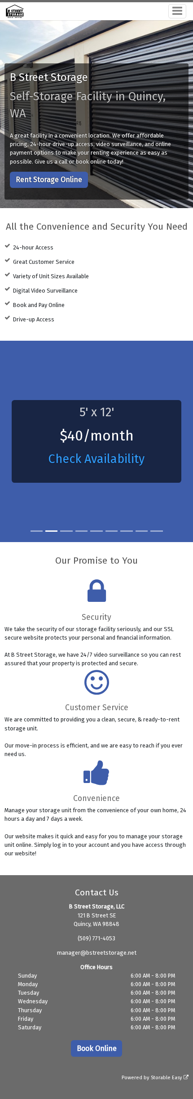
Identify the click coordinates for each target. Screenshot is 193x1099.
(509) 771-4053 (96, 938)
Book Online (97, 1048)
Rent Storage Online (49, 179)
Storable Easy (167, 1078)
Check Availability (96, 459)
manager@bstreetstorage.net (96, 952)
